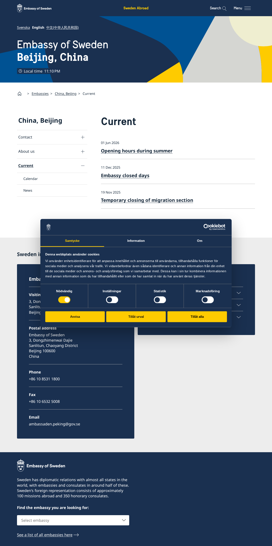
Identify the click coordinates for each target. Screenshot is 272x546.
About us (26, 151)
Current (25, 165)
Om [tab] (199, 241)
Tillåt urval (136, 317)
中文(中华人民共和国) (62, 27)
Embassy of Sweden (62, 50)
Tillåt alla (197, 317)
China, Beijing (65, 93)
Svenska (23, 27)
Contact (25, 137)
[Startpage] (21, 93)
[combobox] (73, 520)
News (27, 190)
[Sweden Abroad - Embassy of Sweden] (38, 8)
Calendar (30, 178)
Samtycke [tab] (72, 241)
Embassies (40, 93)
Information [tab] (136, 241)
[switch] (112, 299)
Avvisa (75, 317)
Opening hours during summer (137, 150)
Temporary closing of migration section (147, 200)
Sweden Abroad (136, 8)
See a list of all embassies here (44, 534)
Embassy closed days (125, 175)
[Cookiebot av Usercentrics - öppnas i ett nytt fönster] (208, 227)
